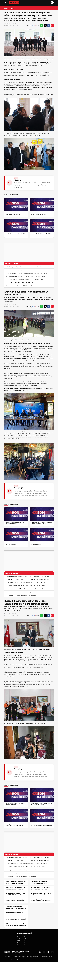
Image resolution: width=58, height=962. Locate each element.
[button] (5, 2)
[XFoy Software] (7, 952)
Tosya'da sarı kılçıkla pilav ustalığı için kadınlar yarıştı (22, 286)
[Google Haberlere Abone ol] (35, 25)
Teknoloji (26, 944)
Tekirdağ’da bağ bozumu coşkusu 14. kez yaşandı (21, 282)
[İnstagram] (48, 952)
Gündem (19, 938)
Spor (18, 947)
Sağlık (25, 938)
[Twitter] (40, 952)
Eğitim (25, 942)
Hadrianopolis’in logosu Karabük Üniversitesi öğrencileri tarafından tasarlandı (28, 267)
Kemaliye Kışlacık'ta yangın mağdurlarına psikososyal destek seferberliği (27, 273)
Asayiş (18, 936)
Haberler (6, 8)
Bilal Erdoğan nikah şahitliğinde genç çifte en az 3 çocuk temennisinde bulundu (29, 270)
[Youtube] (52, 952)
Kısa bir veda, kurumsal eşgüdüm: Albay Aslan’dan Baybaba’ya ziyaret (26, 276)
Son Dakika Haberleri (24, 933)
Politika (19, 940)
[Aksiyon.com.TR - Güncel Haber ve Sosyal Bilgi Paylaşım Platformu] (14, 2)
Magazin (26, 940)
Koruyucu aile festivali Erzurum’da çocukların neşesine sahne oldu (25, 279)
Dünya (18, 944)
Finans (18, 942)
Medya (25, 936)
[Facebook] (44, 952)
